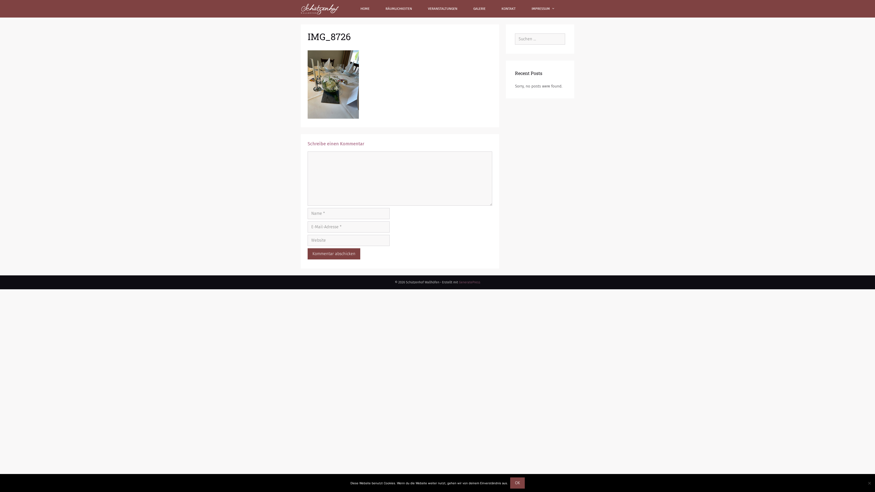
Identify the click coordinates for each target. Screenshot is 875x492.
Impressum (541, 9)
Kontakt (509, 9)
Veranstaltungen (442, 9)
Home (365, 9)
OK (517, 482)
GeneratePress (469, 282)
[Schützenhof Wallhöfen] (320, 9)
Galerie (479, 9)
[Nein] (869, 483)
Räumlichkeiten (399, 9)
